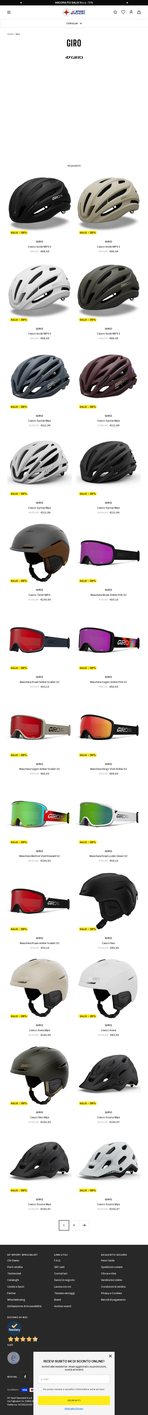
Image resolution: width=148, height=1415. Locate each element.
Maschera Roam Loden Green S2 (108, 856)
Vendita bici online (111, 1280)
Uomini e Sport (15, 1286)
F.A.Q (57, 1260)
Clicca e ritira (108, 1273)
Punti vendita (15, 1267)
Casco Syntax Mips (39, 420)
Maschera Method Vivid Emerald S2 (39, 856)
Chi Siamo (13, 1260)
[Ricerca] (115, 12)
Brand (57, 1299)
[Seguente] (84, 1225)
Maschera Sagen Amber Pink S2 (108, 682)
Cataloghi (13, 1280)
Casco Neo (108, 943)
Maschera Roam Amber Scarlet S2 (39, 682)
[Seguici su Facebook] (25, 1377)
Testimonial (14, 1273)
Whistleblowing (16, 1299)
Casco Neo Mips (39, 1117)
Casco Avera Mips (39, 1030)
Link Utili (61, 1255)
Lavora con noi (62, 1286)
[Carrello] (139, 12)
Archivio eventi (62, 1306)
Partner (11, 1293)
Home (10, 34)
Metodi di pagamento (113, 1299)
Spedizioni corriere (112, 1267)
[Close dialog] (110, 1356)
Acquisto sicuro (114, 1255)
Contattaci (60, 1273)
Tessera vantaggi (64, 1293)
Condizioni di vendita (113, 1286)
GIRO (39, 241)
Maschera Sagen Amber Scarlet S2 (39, 769)
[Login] (131, 12)
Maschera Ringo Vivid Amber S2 (108, 769)
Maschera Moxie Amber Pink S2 (109, 595)
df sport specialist (22, 1255)
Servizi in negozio (64, 1280)
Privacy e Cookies (111, 1293)
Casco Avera (108, 1030)
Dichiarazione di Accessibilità (24, 1306)
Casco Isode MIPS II (39, 246)
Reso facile (107, 1260)
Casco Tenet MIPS (40, 595)
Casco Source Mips (108, 1117)
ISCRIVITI (74, 1400)
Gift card (59, 1267)
